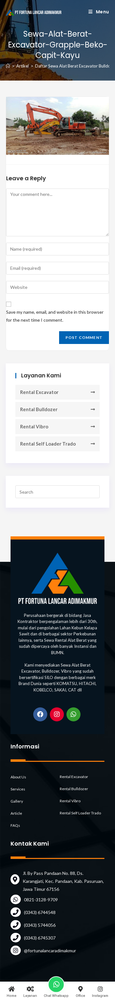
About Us (18, 777)
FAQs (15, 825)
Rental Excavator (39, 392)
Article (16, 813)
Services (18, 789)
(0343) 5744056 (40, 925)
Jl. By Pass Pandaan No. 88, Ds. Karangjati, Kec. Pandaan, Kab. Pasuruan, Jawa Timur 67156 (63, 881)
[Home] (8, 65)
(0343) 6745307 (40, 937)
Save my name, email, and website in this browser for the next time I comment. (54, 316)
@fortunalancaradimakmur (50, 950)
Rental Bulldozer (38, 409)
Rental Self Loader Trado (48, 444)
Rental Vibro (34, 426)
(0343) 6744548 (40, 912)
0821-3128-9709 (41, 899)
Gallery (17, 801)
